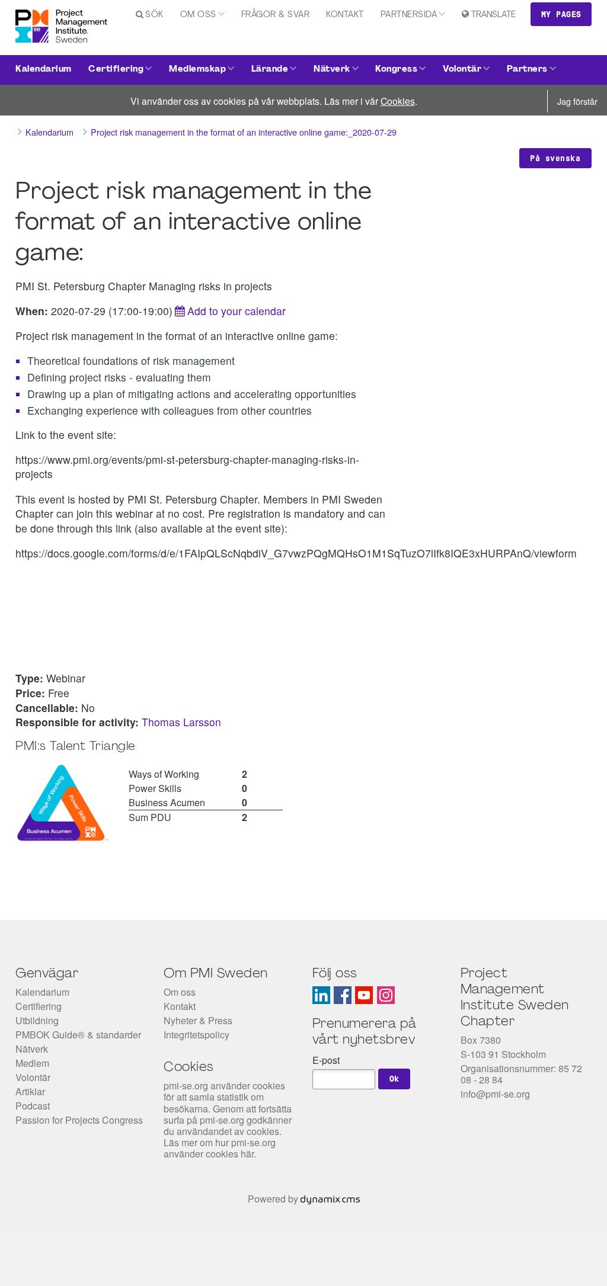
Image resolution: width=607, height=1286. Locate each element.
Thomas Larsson (181, 721)
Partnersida (409, 15)
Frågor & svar (275, 15)
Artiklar (30, 1091)
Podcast (32, 1105)
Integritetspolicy (196, 1034)
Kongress (396, 69)
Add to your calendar (236, 310)
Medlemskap (197, 69)
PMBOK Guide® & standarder (78, 1034)
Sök (154, 15)
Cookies (398, 100)
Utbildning (37, 1020)
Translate (493, 15)
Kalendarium (43, 69)
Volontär (462, 69)
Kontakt (345, 15)
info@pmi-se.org (495, 1094)
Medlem (32, 1063)
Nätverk (332, 69)
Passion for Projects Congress (79, 1120)
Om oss (198, 15)
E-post (326, 1060)
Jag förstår (577, 101)
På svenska (555, 158)
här (247, 1153)
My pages (561, 14)
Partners (527, 69)
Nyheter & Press (198, 1020)
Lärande (270, 69)
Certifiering (115, 69)
